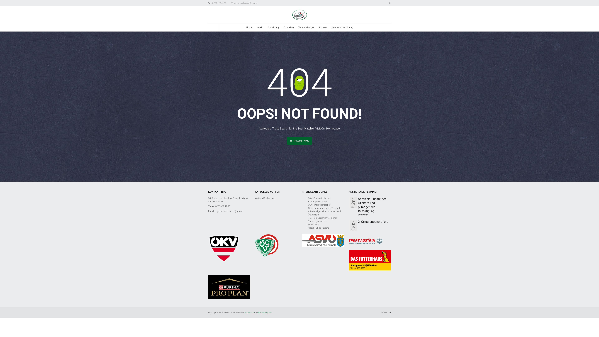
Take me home (301, 140)
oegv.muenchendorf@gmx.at (245, 3)
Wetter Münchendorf (265, 198)
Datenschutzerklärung (342, 27)
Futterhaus (313, 224)
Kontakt (323, 27)
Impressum (250, 313)
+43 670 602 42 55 (221, 206)
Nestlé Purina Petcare (318, 228)
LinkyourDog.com (265, 313)
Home (249, 27)
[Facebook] (390, 3)
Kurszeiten (288, 27)
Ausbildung (273, 27)
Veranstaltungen (306, 27)
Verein (260, 27)
